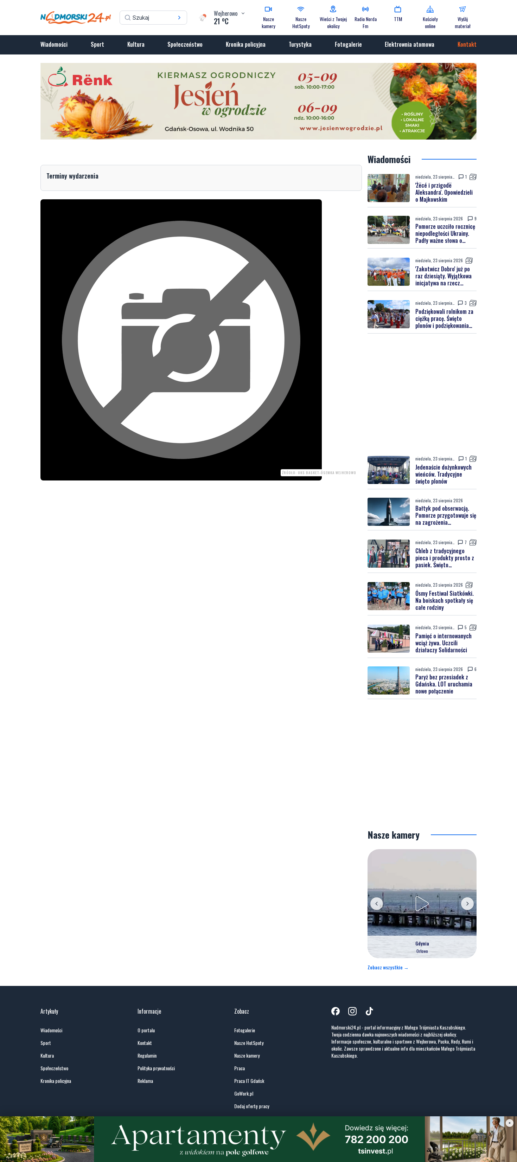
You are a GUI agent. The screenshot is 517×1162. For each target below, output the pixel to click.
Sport (97, 44)
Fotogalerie (348, 44)
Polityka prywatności (156, 1068)
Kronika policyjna (246, 44)
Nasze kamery (247, 1055)
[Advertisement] (422, 394)
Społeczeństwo (185, 44)
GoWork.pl (243, 1093)
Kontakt (467, 44)
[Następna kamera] (467, 903)
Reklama (145, 1080)
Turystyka (300, 44)
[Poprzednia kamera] (376, 903)
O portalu (146, 1030)
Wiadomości (54, 44)
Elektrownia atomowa (409, 44)
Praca (239, 1068)
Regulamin (147, 1055)
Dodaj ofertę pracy (251, 1106)
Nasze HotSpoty (248, 1042)
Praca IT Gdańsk (249, 1080)
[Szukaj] (179, 17)
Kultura (136, 44)
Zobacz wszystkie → (388, 967)
